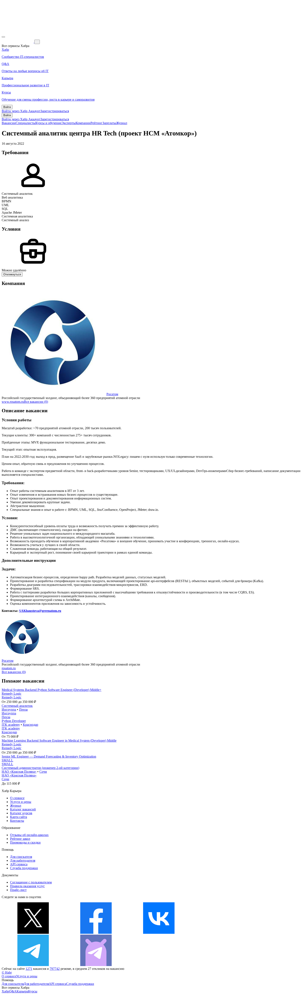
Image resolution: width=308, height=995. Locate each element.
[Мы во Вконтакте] (158, 932)
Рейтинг (96, 123)
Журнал (121, 123)
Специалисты (25, 123)
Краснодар (30, 724)
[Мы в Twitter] (33, 932)
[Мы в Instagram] (221, 932)
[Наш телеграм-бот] (96, 965)
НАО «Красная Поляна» (19, 771)
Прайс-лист (18, 890)
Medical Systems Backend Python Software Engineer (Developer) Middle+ (51, 690)
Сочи (43, 771)
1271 (29, 968)
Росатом (112, 394)
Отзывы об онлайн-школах (29, 835)
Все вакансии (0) (36, 401)
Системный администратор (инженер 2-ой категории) (40, 768)
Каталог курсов (21, 813)
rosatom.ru (9, 668)
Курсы (32, 991)
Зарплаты (109, 123)
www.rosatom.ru (13, 401)
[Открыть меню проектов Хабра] (3, 37)
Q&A (13, 991)
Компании (83, 123)
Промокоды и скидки (25, 842)
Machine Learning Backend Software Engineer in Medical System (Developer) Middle (59, 740)
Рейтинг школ (20, 838)
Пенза (23, 709)
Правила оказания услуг (27, 886)
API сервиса (18, 864)
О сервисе (17, 798)
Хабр (5, 991)
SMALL (7, 760)
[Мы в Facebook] (96, 932)
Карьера (22, 991)
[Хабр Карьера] (18, 41)
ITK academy (11, 724)
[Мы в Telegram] (33, 965)
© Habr (7, 972)
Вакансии (9, 123)
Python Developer (14, 721)
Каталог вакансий (23, 809)
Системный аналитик (17, 706)
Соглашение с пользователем (31, 882)
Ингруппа (9, 709)
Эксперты (68, 123)
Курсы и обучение (48, 123)
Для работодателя (22, 860)
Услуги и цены (20, 802)
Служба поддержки (24, 868)
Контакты (17, 820)
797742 (55, 968)
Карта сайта (18, 817)
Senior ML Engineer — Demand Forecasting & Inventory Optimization (49, 756)
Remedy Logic (11, 693)
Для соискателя (21, 856)
